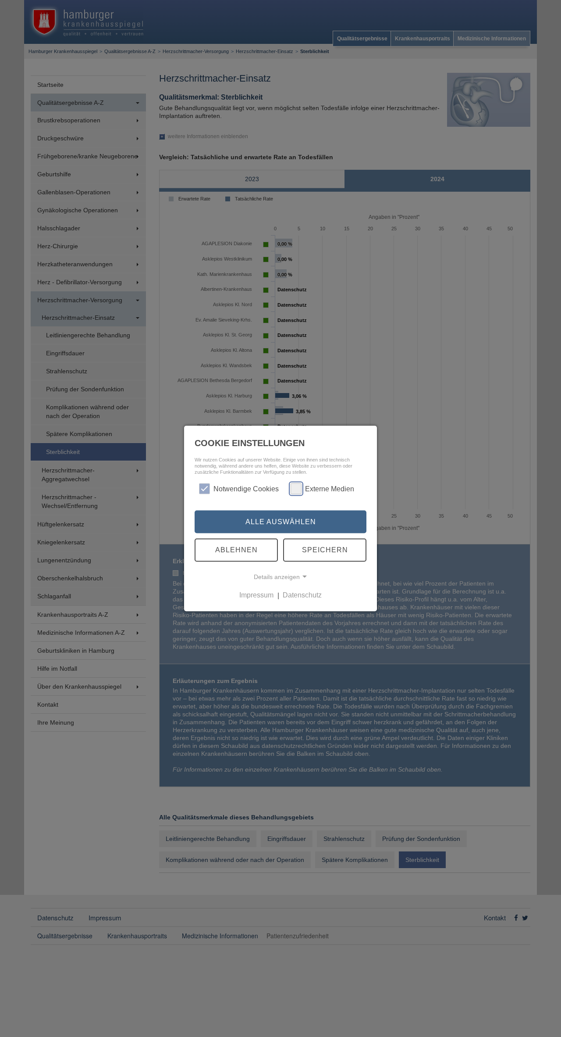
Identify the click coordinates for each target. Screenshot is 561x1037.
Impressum (256, 595)
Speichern (325, 550)
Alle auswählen (280, 521)
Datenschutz (302, 595)
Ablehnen (236, 550)
